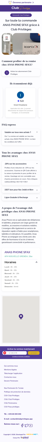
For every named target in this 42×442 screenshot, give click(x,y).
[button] (21, 316)
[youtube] (31, 424)
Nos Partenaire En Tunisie (13, 388)
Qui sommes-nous (11, 366)
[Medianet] (32, 434)
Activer (34, 353)
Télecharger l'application (13, 373)
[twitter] (26, 424)
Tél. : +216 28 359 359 (12, 414)
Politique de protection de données (17, 392)
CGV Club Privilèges (11, 395)
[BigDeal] (24, 437)
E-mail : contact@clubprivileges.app (18, 419)
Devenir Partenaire (11, 381)
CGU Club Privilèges (11, 399)
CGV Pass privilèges (11, 407)
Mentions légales (10, 370)
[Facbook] (22, 424)
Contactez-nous (10, 377)
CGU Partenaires (10, 403)
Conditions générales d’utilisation (21, 356)
